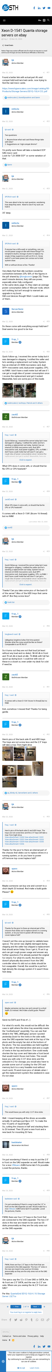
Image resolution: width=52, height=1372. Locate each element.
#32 (48, 734)
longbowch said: (11, 634)
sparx (14, 868)
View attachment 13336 (14, 844)
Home (4, 1340)
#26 (48, 352)
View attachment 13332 (14, 840)
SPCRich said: (10, 197)
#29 (48, 551)
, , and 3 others (25, 403)
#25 (48, 321)
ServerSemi (17, 309)
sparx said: (9, 1003)
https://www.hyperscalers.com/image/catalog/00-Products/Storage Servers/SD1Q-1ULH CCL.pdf (26, 90)
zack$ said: (9, 499)
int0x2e (15, 109)
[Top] (9, 1340)
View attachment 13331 (34, 837)
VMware (16, 1165)
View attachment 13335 (34, 842)
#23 (48, 189)
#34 (48, 881)
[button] (4, 20)
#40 (48, 1251)
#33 (48, 817)
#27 (48, 427)
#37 (48, 1098)
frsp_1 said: (9, 435)
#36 (48, 994)
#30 (48, 626)
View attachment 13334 (14, 842)
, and (23, 98)
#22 (48, 121)
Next (35, 1307)
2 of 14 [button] (26, 1307)
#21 (48, 72)
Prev (17, 1307)
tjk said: (8, 130)
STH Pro (6, 1332)
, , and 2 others (22, 793)
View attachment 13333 (34, 840)
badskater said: (11, 1199)
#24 (48, 235)
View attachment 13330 (14, 837)
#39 (48, 1191)
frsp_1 (5, 39)
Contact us (6, 1336)
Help (42, 1336)
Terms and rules (19, 1336)
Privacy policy (33, 1336)
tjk (13, 60)
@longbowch (25, 276)
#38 (48, 1155)
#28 (48, 491)
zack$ (15, 414)
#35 (48, 914)
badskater (17, 1142)
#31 (48, 687)
